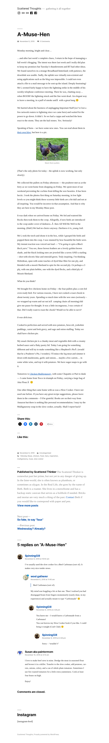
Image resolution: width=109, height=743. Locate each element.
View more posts (27, 505)
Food (42, 456)
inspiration (54, 456)
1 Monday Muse (26, 456)
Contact (70, 497)
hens (47, 456)
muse (31, 459)
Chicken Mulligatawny (40, 373)
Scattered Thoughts (29, 8)
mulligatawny (22, 459)
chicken (36, 456)
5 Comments (45, 41)
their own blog (24, 132)
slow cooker (38, 459)
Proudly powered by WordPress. (46, 734)
